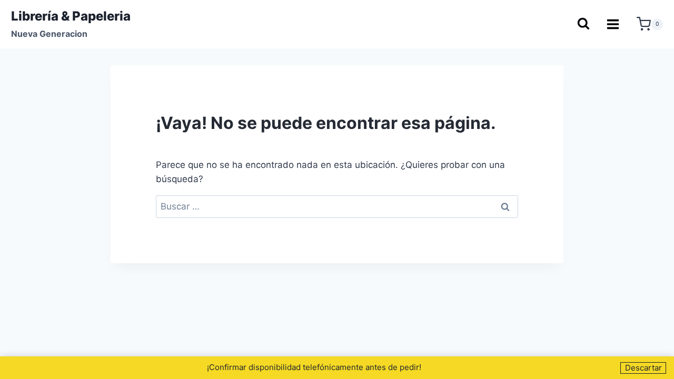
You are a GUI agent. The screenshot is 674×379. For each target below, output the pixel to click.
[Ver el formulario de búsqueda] (583, 24)
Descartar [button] (643, 368)
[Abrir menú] (613, 24)
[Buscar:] (337, 206)
